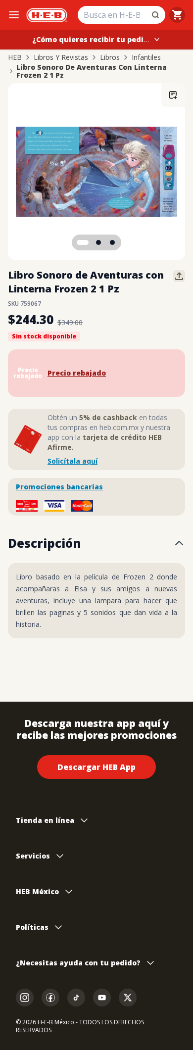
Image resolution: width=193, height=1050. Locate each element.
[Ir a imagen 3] (112, 242)
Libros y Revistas (61, 57)
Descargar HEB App (96, 767)
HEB (15, 57)
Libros (110, 57)
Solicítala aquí (72, 461)
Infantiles (146, 57)
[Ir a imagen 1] (83, 242)
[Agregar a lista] (173, 95)
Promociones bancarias (59, 486)
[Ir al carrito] (177, 15)
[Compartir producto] (179, 276)
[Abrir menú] (14, 15)
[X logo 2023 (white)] (128, 997)
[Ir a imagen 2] (98, 242)
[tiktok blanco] (76, 997)
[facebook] (50, 997)
